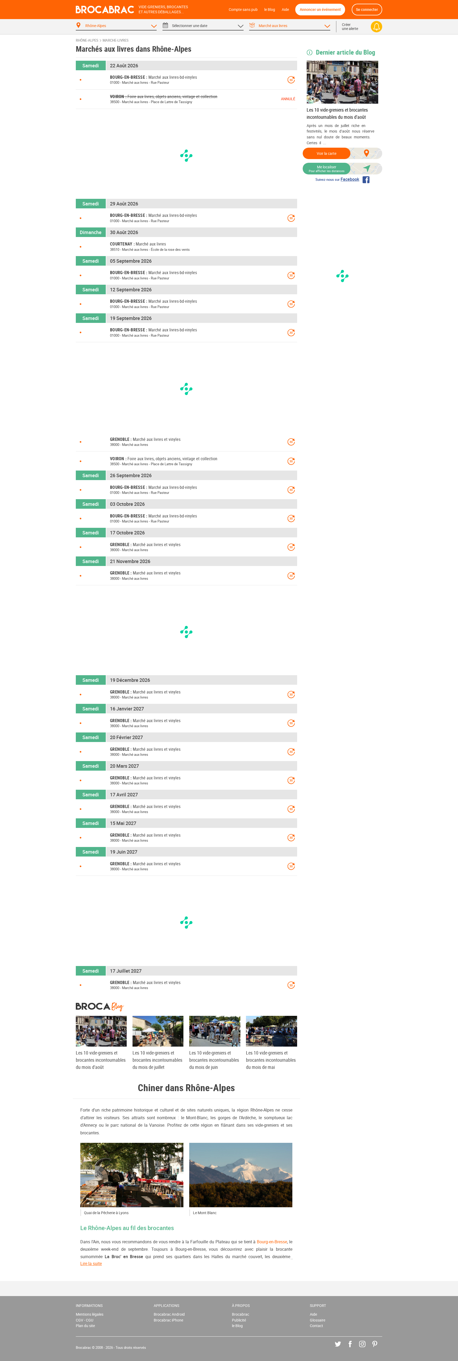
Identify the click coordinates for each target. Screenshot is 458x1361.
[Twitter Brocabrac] (342, 1348)
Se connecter (367, 9)
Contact (316, 1325)
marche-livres (116, 40)
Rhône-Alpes (87, 40)
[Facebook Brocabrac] (354, 1348)
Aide (285, 9)
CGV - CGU (84, 1320)
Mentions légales (89, 1314)
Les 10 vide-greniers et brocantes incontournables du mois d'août (337, 113)
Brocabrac (240, 1314)
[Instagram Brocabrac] (366, 1348)
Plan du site (85, 1325)
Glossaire (317, 1320)
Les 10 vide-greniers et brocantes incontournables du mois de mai (271, 1060)
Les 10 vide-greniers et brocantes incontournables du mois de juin (214, 1060)
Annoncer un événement (320, 9)
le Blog (269, 9)
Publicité (239, 1320)
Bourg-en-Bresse (272, 1242)
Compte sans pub (243, 9)
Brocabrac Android (169, 1314)
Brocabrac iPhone (168, 1320)
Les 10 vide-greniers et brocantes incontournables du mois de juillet (157, 1060)
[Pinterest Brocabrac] (378, 1348)
